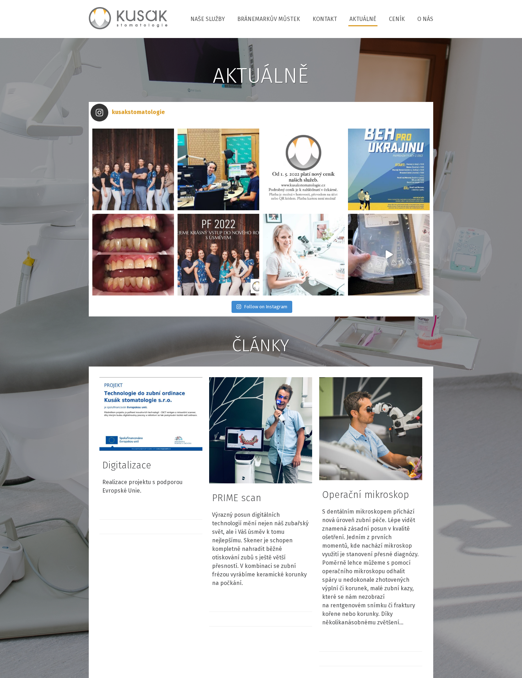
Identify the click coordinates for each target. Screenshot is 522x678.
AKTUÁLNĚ (362, 19)
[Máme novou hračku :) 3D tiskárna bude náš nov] (389, 254)
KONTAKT (324, 19)
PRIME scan (236, 498)
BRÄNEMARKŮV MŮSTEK (268, 19)
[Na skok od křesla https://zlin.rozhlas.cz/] (218, 169)
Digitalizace (126, 465)
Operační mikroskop (365, 494)
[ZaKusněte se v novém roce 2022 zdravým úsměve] (218, 254)
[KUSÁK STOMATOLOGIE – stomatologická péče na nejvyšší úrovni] (128, 19)
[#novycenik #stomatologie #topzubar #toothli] (303, 169)
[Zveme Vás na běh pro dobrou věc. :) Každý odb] (389, 169)
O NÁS (425, 19)
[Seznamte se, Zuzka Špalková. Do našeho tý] (303, 254)
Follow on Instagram (265, 306)
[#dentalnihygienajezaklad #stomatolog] (133, 254)
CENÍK (397, 19)
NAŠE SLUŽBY (207, 19)
